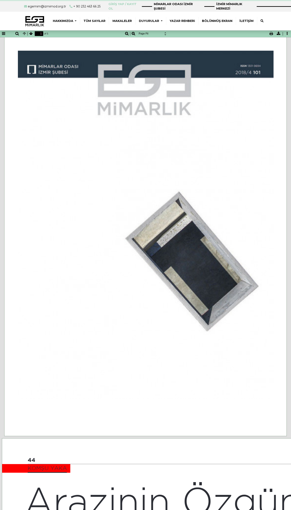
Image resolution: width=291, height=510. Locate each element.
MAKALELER (122, 21)
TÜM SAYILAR (94, 21)
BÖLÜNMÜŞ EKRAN (217, 21)
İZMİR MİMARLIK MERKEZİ (229, 6)
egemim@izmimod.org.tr (47, 6)
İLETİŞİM (246, 21)
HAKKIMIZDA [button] (63, 21)
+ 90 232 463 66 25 (87, 6)
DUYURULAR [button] (149, 21)
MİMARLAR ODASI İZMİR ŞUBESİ (173, 6)
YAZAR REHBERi (182, 21)
